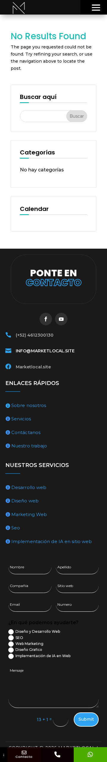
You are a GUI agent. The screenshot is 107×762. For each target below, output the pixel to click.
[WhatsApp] (90, 754)
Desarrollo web (28, 487)
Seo (15, 528)
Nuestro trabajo (29, 446)
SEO (19, 637)
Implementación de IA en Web (42, 656)
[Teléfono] (57, 754)
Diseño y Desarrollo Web (37, 631)
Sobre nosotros (28, 405)
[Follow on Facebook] (46, 319)
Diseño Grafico (28, 649)
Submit (86, 719)
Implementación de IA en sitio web (51, 541)
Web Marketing (29, 643)
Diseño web (25, 501)
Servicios (21, 419)
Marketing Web (29, 514)
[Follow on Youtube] (61, 319)
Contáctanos (25, 432)
